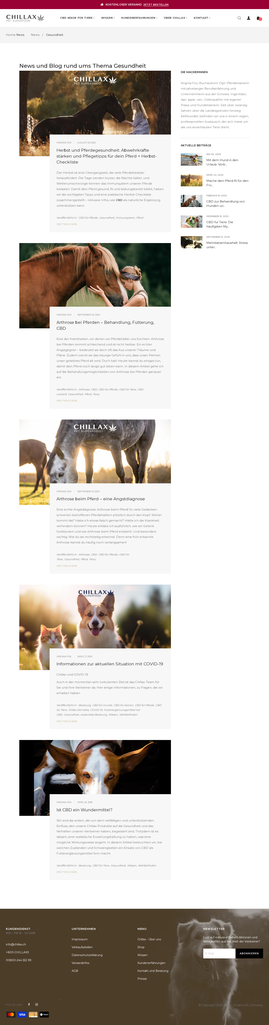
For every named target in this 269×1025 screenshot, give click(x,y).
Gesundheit (106, 217)
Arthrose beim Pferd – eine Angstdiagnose (101, 498)
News (20, 35)
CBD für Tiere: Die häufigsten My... (219, 224)
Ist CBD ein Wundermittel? (84, 809)
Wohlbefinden (128, 714)
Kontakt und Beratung (152, 971)
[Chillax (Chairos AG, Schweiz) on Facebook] (29, 1004)
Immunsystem (125, 217)
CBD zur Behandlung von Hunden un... (225, 204)
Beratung (85, 705)
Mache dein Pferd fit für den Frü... (227, 183)
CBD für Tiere (127, 389)
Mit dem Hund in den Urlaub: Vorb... (222, 162)
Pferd (139, 217)
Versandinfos (80, 963)
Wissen (113, 714)
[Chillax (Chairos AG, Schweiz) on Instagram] (36, 1004)
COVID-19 (96, 709)
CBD (94, 389)
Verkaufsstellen (82, 947)
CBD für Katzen (123, 705)
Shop (141, 947)
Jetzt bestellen (156, 4)
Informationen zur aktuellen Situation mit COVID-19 (110, 663)
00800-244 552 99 (18, 960)
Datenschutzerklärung (87, 955)
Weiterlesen (67, 224)
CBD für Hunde (102, 705)
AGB (75, 971)
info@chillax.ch (16, 944)
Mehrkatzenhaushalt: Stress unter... (227, 245)
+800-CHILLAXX (17, 952)
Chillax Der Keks (78, 709)
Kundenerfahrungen (151, 963)
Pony (96, 394)
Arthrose (84, 389)
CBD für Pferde (88, 217)
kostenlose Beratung (94, 714)
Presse (142, 978)
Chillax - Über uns (149, 939)
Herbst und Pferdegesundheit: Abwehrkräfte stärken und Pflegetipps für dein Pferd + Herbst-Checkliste (107, 156)
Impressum (80, 939)
